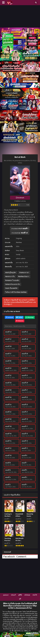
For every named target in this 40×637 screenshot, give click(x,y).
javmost (5, 595)
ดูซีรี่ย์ (20, 595)
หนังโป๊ (35, 595)
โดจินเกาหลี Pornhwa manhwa (15, 292)
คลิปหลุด (27, 595)
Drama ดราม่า (24, 273)
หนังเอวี (13, 595)
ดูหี (20, 599)
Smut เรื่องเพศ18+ (11, 288)
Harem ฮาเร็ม (10, 276)
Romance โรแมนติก (12, 280)
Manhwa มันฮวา (23, 276)
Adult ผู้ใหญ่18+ (10, 273)
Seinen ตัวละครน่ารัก (12, 284)
